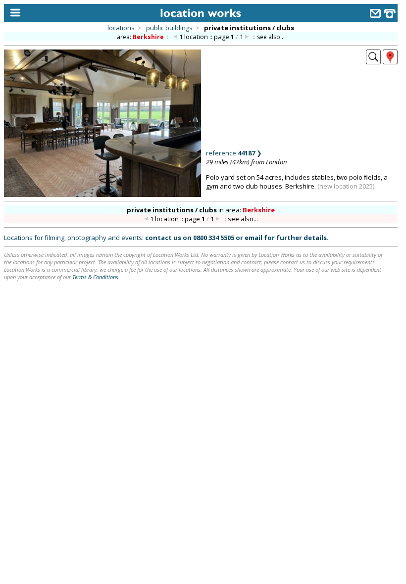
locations (121, 27)
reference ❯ (234, 152)
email (253, 237)
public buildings (169, 27)
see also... (271, 37)
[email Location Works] (375, 14)
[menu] (13, 13)
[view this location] (373, 61)
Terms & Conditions (95, 277)
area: (140, 37)
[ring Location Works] (389, 14)
